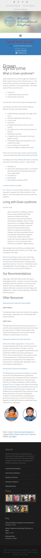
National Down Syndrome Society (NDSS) (17, 303)
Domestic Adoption (29, 6)
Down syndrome (21, 434)
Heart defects (12, 180)
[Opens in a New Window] (14, 1)
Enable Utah (10, 266)
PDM (26, 554)
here (34, 102)
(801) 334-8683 (22, 51)
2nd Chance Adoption (20, 9)
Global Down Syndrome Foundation (15, 369)
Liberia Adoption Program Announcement (19, 523)
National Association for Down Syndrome (17, 339)
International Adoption (13, 6)
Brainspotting (10, 536)
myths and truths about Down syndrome (24, 155)
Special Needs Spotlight (20, 41)
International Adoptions (24, 432)
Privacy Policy (15, 552)
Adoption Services (11, 477)
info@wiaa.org (22, 53)
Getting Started (10, 486)
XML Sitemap (32, 552)
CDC (15, 107)
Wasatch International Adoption (19, 550)
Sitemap (15, 554)
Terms (24, 552)
